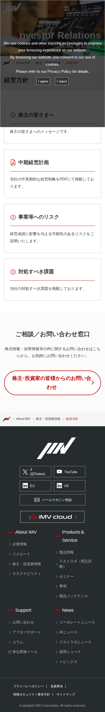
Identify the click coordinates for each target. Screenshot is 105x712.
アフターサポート (26, 632)
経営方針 (72, 419)
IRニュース (68, 632)
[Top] (6, 419)
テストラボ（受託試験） (75, 563)
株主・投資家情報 (48, 419)
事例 (63, 586)
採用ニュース (70, 652)
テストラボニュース (75, 642)
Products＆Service (73, 536)
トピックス (68, 662)
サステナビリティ (26, 574)
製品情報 (66, 552)
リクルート (21, 554)
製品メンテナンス (73, 596)
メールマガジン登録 (57, 500)
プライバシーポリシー (28, 686)
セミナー (66, 576)
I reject (62, 81)
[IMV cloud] (52, 517)
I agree (43, 81)
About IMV (23, 419)
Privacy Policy (59, 71)
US (66, 486)
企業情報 (19, 544)
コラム (17, 642)
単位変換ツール (24, 652)
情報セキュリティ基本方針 (31, 694)
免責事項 (56, 686)
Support (23, 610)
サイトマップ (66, 694)
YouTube (70, 472)
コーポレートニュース (77, 622)
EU (32, 486)
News (68, 610)
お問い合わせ (23, 622)
